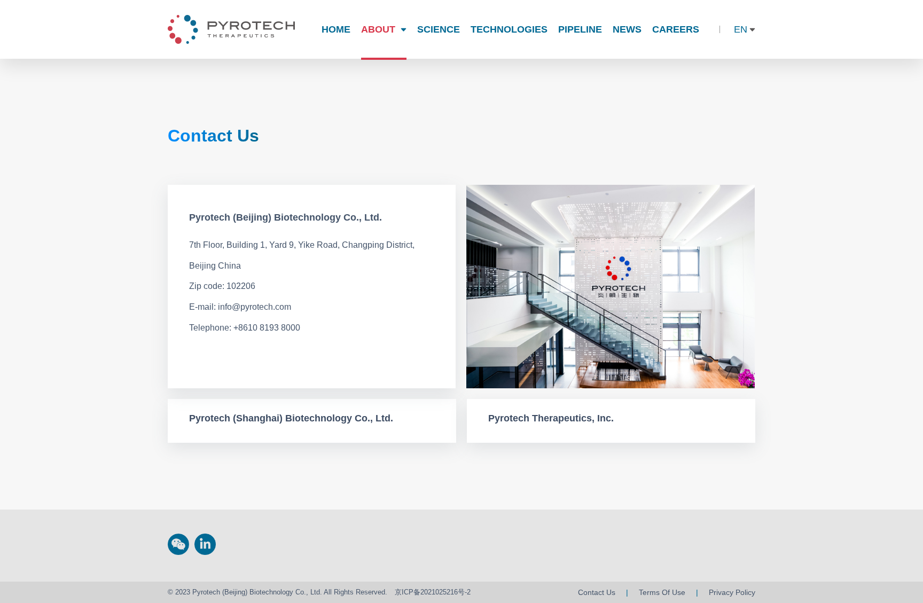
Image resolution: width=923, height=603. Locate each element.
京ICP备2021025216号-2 (433, 592)
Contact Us (596, 592)
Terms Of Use (662, 592)
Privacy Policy (732, 592)
